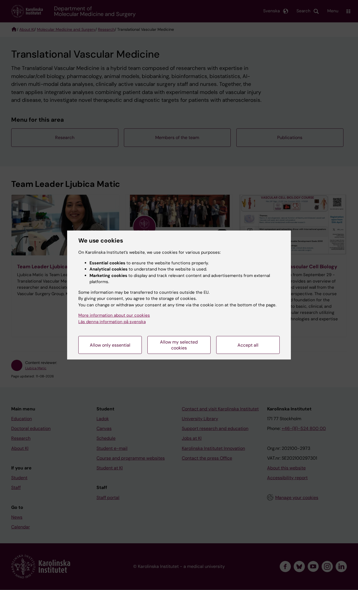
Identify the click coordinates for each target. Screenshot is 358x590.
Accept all (247, 345)
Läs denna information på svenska (112, 322)
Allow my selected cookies (179, 345)
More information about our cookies (114, 315)
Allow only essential (110, 345)
